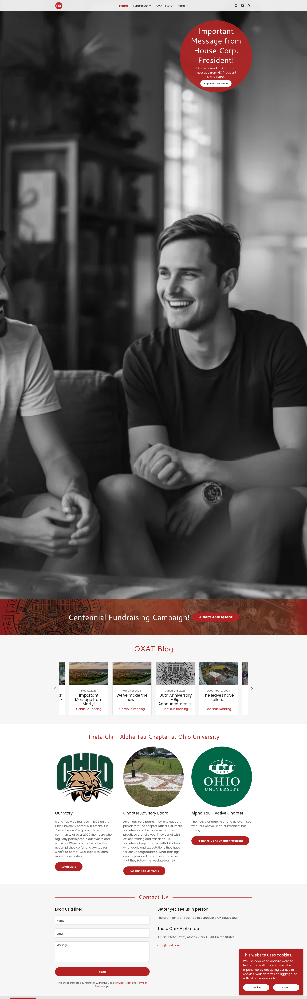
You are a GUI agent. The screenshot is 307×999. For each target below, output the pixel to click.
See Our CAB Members (144, 871)
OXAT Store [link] (164, 6)
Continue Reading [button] (89, 709)
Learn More (68, 867)
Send (102, 972)
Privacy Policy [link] (123, 982)
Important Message (216, 83)
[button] (142, 6)
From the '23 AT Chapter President (220, 841)
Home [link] (123, 6)
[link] (59, 5)
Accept (286, 987)
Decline (256, 987)
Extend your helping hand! (216, 617)
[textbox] (102, 920)
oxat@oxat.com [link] (168, 945)
